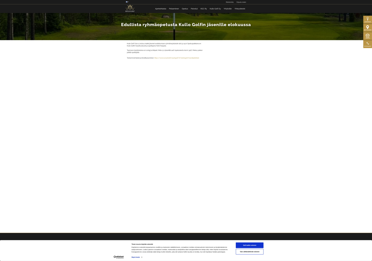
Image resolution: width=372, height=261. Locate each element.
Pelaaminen (174, 9)
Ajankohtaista (160, 9)
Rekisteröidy (230, 2)
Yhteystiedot (240, 9)
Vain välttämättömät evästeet (249, 251)
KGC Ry (204, 9)
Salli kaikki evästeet (249, 245)
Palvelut (194, 9)
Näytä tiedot (136, 257)
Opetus (185, 9)
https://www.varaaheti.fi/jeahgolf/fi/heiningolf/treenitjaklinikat (176, 58)
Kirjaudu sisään (241, 2)
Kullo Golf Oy (215, 9)
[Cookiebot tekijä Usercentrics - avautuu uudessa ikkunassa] (118, 257)
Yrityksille (228, 9)
